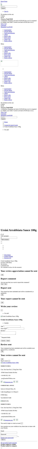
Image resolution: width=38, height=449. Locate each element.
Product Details (8, 256)
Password (3, 434)
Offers (6, 34)
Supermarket (7, 30)
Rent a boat (7, 38)
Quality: (6, 323)
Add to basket (5, 239)
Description (7, 255)
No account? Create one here (9, 442)
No (2, 284)
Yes (6, 284)
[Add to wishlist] (1, 241)
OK (2, 275)
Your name (4, 328)
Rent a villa (7, 36)
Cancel (3, 340)
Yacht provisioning (9, 33)
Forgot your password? (7, 438)
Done (5, 1)
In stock (3, 262)
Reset (2, 1)
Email (2, 431)
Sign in (3, 439)
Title (2, 326)
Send (8, 340)
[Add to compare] (1, 243)
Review (3, 330)
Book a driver (8, 41)
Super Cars (7, 39)
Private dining (8, 31)
